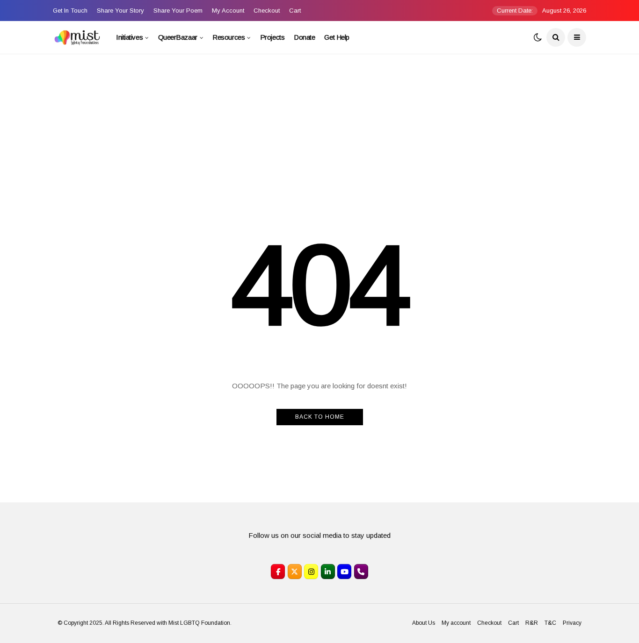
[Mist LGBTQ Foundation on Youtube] (344, 571)
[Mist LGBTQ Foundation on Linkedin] (328, 571)
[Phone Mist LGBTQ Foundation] (361, 571)
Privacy (572, 623)
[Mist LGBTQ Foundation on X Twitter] (295, 571)
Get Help (336, 37)
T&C (550, 623)
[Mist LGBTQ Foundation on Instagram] (311, 571)
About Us (423, 623)
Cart (295, 10)
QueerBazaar (177, 37)
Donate (304, 37)
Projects (272, 37)
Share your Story (120, 10)
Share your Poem (178, 10)
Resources (228, 37)
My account (228, 10)
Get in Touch (70, 10)
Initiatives (129, 37)
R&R (531, 623)
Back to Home (319, 417)
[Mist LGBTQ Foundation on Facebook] (278, 571)
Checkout (267, 10)
